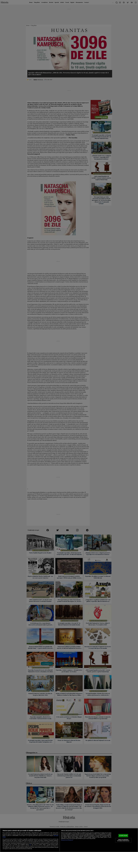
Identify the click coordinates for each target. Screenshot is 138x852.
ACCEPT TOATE (123, 835)
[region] (69, 840)
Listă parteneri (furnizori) (67, 840)
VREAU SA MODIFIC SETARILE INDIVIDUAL (123, 840)
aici (30, 844)
